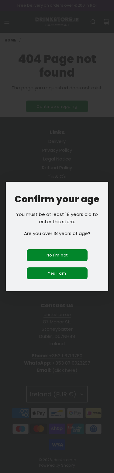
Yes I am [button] (57, 273)
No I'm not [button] (57, 255)
